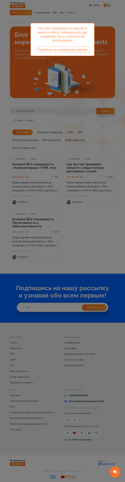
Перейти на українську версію (63, 50)
